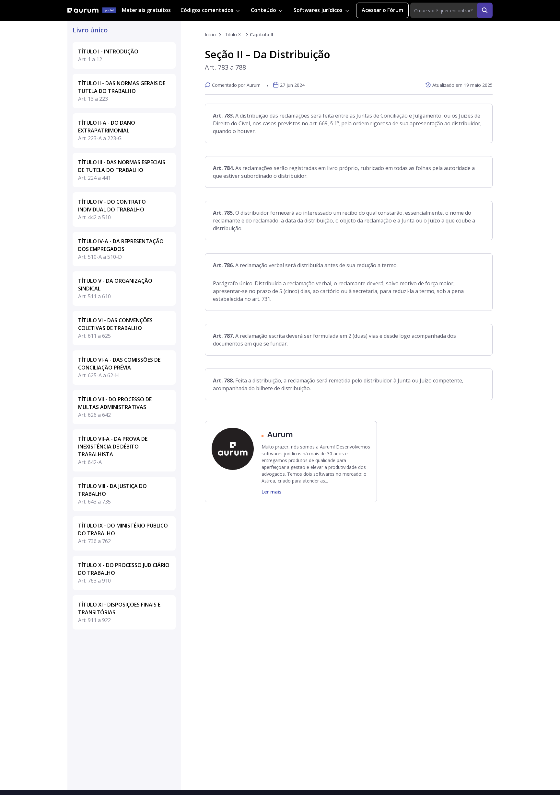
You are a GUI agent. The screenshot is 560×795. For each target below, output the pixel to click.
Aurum (280, 434)
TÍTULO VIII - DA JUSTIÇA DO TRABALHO (112, 494)
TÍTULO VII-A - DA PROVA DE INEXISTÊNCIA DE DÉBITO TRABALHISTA (112, 450)
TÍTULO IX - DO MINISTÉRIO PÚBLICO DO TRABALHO (123, 533)
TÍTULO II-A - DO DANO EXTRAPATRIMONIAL (106, 130)
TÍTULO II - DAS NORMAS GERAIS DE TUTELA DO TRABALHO (121, 91)
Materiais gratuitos (146, 10)
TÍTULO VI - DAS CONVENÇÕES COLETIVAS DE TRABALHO (115, 328)
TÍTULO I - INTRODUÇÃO (108, 55)
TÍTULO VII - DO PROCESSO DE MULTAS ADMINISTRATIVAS (115, 407)
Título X (233, 34)
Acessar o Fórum (382, 10)
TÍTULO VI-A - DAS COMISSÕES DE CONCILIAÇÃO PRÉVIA (119, 367)
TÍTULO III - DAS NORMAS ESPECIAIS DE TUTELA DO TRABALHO (121, 170)
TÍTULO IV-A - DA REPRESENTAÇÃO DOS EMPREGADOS (121, 249)
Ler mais (272, 491)
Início (210, 34)
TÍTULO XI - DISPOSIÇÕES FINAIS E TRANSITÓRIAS (119, 612)
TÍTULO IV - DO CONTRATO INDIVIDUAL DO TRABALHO (112, 209)
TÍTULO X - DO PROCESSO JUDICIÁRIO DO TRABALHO (123, 573)
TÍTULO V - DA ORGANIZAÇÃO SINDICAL (115, 288)
